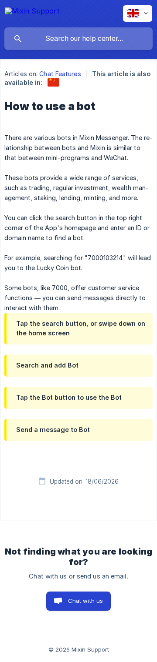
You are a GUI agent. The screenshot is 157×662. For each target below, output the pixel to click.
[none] (32, 11)
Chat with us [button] (85, 600)
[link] (53, 82)
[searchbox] (78, 38)
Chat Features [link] (60, 73)
